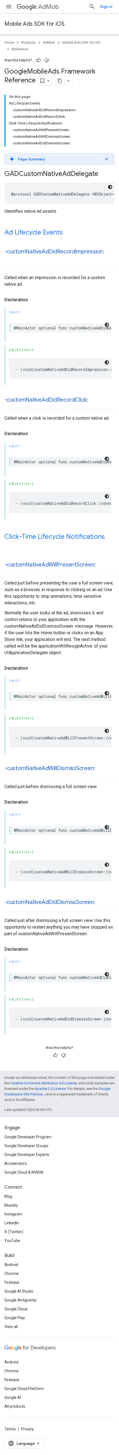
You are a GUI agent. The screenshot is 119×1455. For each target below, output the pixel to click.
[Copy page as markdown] (60, 80)
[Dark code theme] (110, 187)
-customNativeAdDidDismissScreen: (49, 902)
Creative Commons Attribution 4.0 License (43, 1083)
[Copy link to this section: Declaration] (33, 300)
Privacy (27, 1429)
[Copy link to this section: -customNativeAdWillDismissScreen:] (100, 768)
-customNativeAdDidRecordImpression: (54, 251)
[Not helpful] (47, 60)
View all (11, 1326)
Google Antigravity (20, 1300)
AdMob (48, 7)
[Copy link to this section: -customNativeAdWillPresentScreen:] (101, 565)
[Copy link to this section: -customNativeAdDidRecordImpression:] (9, 259)
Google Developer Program (27, 1137)
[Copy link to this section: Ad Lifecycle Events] (68, 233)
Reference (20, 49)
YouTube (12, 1240)
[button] (59, 159)
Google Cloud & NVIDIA (23, 1172)
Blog (8, 1196)
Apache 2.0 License (50, 1089)
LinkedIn (11, 1223)
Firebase (11, 1282)
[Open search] (92, 6)
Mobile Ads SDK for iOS (34, 23)
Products (28, 42)
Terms (10, 1429)
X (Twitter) (13, 1232)
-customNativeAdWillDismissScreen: (49, 768)
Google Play (14, 1318)
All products (14, 1406)
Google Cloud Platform (24, 1388)
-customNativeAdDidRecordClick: (46, 399)
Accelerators (15, 1163)
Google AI (12, 1397)
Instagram (13, 1214)
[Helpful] (38, 60)
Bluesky (11, 1205)
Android (11, 1264)
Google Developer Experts (26, 1154)
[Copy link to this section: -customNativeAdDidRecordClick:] (93, 400)
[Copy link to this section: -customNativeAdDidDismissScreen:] (100, 902)
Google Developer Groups (26, 1146)
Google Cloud (15, 1309)
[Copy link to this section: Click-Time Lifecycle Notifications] (9, 546)
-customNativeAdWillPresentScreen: (49, 564)
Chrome (11, 1273)
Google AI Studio (18, 1291)
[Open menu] (8, 6)
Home (9, 42)
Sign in (106, 6)
